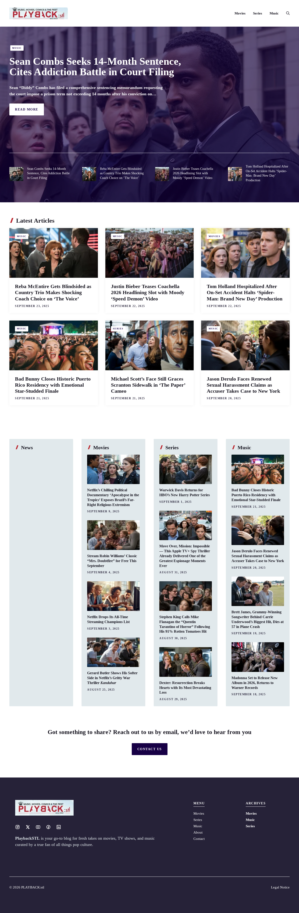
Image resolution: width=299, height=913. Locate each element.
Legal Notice (280, 887)
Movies (240, 13)
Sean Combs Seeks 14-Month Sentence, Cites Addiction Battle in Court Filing (95, 66)
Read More (26, 109)
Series (257, 13)
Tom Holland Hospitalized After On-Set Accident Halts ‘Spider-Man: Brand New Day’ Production (244, 292)
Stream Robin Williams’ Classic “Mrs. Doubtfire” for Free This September (112, 561)
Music (274, 13)
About (198, 832)
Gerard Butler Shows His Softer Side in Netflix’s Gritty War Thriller (112, 678)
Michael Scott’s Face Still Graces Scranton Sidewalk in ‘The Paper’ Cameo (148, 385)
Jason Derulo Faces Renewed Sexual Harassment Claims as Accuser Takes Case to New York (243, 385)
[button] (286, 13)
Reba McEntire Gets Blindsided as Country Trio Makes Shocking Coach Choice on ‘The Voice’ (122, 173)
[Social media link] (17, 827)
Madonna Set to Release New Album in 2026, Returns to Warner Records (254, 683)
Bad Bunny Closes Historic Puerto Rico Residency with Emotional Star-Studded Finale (53, 385)
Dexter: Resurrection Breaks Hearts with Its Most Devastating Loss (185, 688)
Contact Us (149, 749)
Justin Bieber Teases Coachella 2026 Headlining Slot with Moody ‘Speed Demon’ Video (193, 173)
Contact (199, 839)
